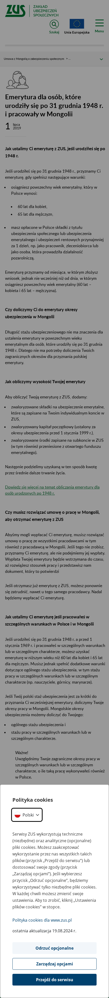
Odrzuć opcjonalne (54, 948)
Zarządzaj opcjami (54, 964)
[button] (26, 815)
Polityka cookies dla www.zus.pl (42, 920)
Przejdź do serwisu (54, 979)
